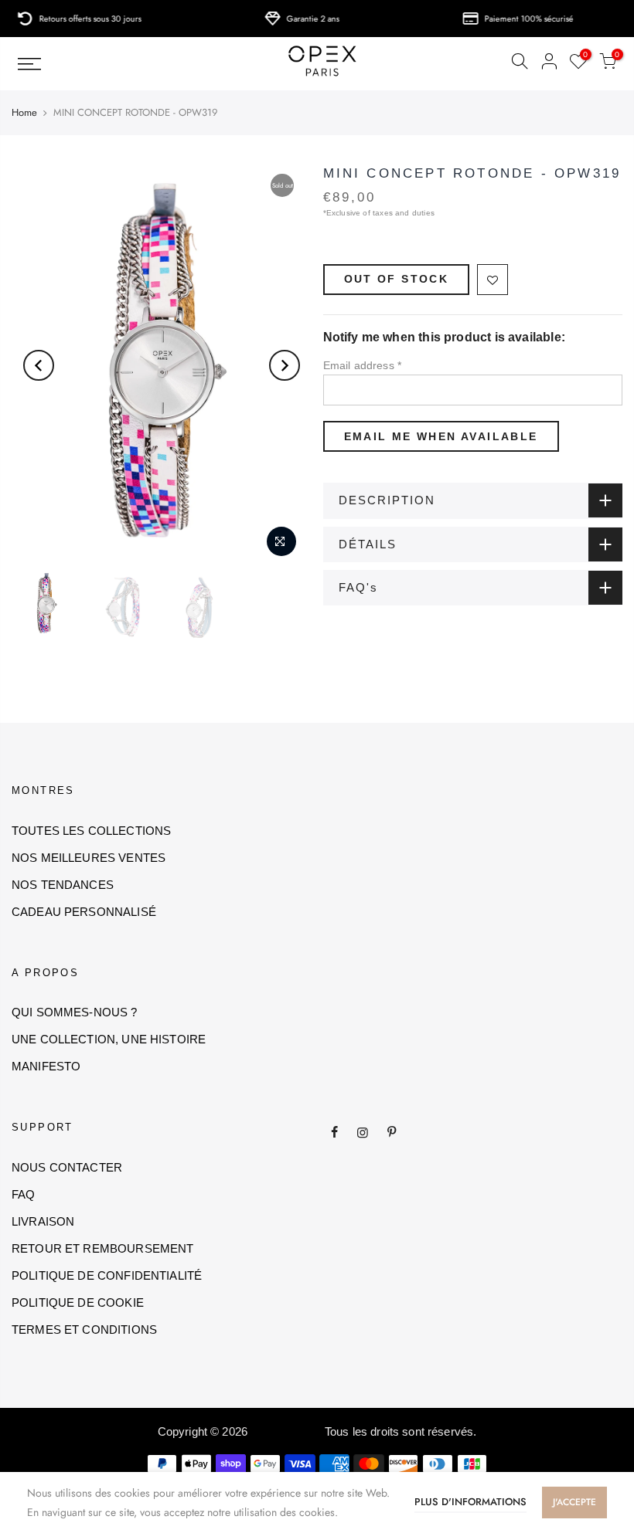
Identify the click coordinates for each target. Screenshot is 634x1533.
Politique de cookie (78, 1302)
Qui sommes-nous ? (75, 1012)
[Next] (284, 365)
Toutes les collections (91, 830)
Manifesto (46, 1066)
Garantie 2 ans (294, 18)
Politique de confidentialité (107, 1275)
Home (24, 113)
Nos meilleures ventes (88, 857)
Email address (362, 365)
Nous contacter (67, 1167)
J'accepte (574, 1502)
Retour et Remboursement (102, 1248)
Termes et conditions (84, 1329)
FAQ (23, 1194)
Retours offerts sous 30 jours (72, 18)
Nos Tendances (63, 884)
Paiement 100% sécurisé (510, 18)
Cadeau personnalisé (84, 911)
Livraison (43, 1221)
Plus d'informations (470, 1501)
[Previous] (38, 365)
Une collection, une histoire (109, 1039)
